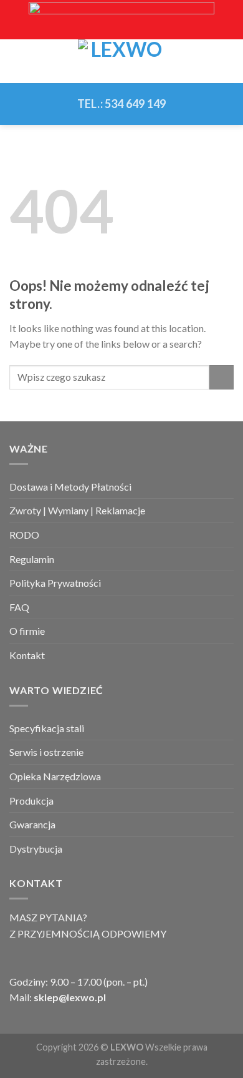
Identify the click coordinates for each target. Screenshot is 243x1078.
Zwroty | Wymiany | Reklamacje (77, 510)
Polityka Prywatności (55, 583)
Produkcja (31, 800)
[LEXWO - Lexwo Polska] (121, 61)
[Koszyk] (227, 61)
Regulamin (31, 559)
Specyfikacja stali (46, 728)
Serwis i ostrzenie (46, 752)
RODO (24, 535)
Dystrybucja (35, 849)
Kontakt (27, 655)
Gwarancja (32, 824)
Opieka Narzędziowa (55, 776)
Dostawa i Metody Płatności (70, 486)
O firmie (27, 631)
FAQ (19, 607)
